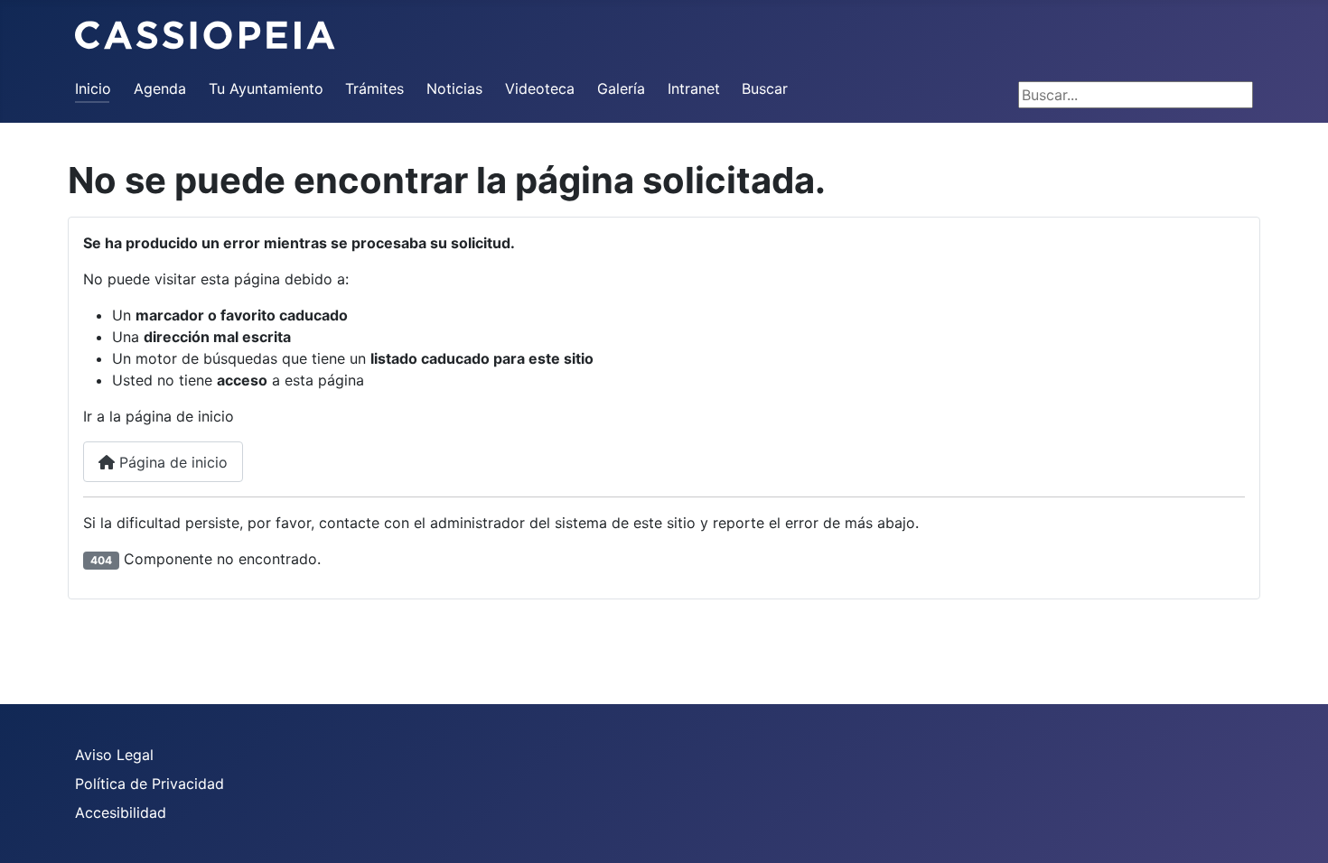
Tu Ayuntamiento (266, 88)
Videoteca (540, 88)
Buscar (765, 88)
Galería (621, 88)
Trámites (374, 88)
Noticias (454, 88)
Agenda (160, 88)
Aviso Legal (114, 755)
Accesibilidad (120, 812)
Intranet (694, 88)
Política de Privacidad (149, 784)
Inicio (93, 88)
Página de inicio (171, 462)
